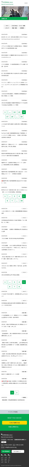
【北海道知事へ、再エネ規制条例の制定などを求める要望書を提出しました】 (14, 334)
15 (19, 112)
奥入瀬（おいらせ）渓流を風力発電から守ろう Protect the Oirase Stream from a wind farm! (14, 38)
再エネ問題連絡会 (6, 451)
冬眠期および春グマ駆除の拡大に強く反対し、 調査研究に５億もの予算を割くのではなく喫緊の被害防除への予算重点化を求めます (14, 365)
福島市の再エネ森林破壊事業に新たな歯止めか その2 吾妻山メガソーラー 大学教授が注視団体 (14, 173)
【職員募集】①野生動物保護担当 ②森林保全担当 (13, 400)
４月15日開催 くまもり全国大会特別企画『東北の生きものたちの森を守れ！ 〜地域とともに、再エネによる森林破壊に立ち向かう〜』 (14, 247)
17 (7, 117)
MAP (4, 442)
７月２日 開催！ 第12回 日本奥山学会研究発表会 (12, 238)
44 (22, 201)
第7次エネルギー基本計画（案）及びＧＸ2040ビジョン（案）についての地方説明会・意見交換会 (14, 191)
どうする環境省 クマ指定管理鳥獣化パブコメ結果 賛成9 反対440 (14, 65)
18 (12, 117)
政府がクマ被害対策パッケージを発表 (10, 374)
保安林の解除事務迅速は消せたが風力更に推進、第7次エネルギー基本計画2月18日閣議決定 (14, 154)
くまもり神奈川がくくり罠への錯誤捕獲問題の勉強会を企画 (14, 212)
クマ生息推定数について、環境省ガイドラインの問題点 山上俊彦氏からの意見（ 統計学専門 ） (14, 316)
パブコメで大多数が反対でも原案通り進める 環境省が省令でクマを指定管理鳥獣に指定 (14, 47)
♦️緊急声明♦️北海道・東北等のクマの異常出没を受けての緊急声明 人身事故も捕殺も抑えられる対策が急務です (14, 383)
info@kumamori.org (10, 447)
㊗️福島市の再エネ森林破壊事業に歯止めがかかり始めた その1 (14, 182)
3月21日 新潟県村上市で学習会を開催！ (10, 275)
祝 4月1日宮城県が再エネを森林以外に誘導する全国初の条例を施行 (14, 74)
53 (22, 117)
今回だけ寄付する (13, 426)
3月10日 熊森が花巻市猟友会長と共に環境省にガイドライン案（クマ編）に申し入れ (14, 325)
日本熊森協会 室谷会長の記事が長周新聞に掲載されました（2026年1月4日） (14, 304)
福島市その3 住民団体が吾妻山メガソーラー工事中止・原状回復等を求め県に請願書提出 (13, 163)
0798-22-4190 (8, 445)
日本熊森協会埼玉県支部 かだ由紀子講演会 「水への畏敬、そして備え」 (14, 221)
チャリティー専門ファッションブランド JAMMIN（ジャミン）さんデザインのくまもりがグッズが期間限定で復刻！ (14, 84)
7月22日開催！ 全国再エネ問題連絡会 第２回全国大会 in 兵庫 (14, 230)
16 (24, 112)
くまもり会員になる (14, 423)
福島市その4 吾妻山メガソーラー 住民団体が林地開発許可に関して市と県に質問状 (14, 145)
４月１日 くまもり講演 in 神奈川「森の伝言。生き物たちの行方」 (14, 267)
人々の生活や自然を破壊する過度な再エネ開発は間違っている (14, 125)
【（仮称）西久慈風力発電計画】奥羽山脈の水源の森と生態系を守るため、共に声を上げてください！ (14, 355)
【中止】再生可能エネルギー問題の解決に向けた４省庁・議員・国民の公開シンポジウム (13, 258)
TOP (4, 8)
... (10, 112)
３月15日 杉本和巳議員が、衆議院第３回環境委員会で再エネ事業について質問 (14, 95)
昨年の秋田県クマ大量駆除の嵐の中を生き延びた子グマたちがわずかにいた (14, 56)
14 (14, 112)
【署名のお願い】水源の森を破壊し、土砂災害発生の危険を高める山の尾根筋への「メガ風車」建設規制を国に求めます (14, 345)
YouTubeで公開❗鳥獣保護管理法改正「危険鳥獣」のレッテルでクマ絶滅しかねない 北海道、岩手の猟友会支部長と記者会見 (14, 135)
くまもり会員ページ (17, 451)
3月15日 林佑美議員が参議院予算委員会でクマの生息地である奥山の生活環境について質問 (14, 104)
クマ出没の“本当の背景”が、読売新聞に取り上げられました (14, 295)
